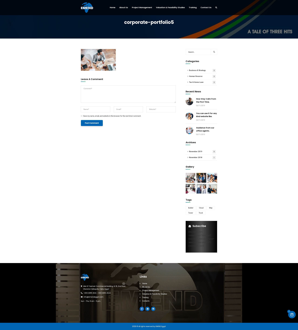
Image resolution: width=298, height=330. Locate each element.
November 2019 (202, 151)
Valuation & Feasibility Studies (154, 294)
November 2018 (202, 157)
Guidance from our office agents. (205, 129)
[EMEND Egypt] (86, 7)
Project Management (150, 290)
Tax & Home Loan (202, 82)
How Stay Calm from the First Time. (206, 100)
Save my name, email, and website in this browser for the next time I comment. (112, 116)
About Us (146, 287)
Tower (190, 213)
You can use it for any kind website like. (206, 115)
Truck (201, 213)
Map (210, 208)
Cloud (201, 208)
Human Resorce (202, 76)
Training (145, 297)
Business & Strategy (202, 70)
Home (144, 283)
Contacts (145, 301)
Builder (190, 208)
